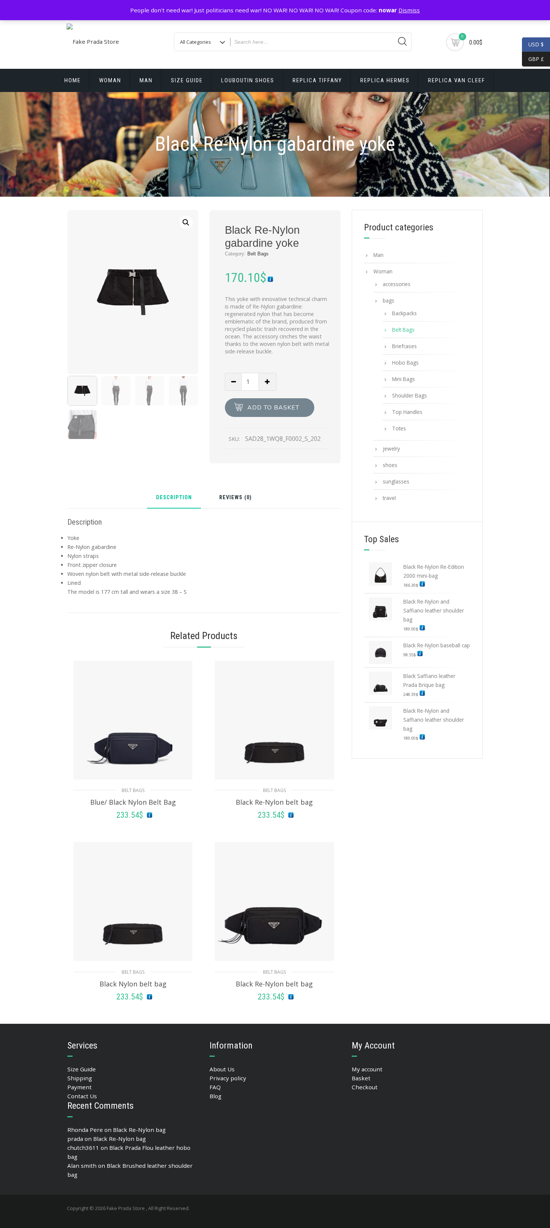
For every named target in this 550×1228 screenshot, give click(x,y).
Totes (399, 428)
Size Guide (187, 80)
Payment (79, 1087)
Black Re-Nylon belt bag (274, 802)
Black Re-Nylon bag (139, 1129)
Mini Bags (403, 379)
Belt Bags (258, 254)
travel (389, 497)
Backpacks (404, 313)
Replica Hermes (385, 80)
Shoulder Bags (409, 395)
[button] (186, 222)
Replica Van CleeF (456, 80)
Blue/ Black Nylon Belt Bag (133, 802)
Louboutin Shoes (247, 80)
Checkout (365, 1087)
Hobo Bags (405, 362)
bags (388, 300)
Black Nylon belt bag (133, 984)
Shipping (79, 1078)
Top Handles (407, 411)
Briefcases (404, 346)
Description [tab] (174, 498)
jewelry (391, 448)
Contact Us (82, 1096)
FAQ (215, 1087)
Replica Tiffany (317, 80)
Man (146, 80)
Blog (215, 1096)
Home (72, 80)
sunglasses (396, 481)
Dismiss (409, 10)
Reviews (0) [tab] (235, 498)
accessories (396, 284)
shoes (390, 465)
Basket (361, 1078)
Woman (110, 80)
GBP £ (533, 58)
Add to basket (273, 407)
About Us (222, 1069)
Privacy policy (228, 1078)
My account (367, 1069)
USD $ (536, 44)
